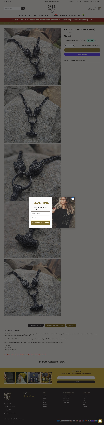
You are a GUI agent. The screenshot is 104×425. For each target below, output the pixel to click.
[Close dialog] (73, 198)
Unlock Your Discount (40, 223)
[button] (100, 421)
